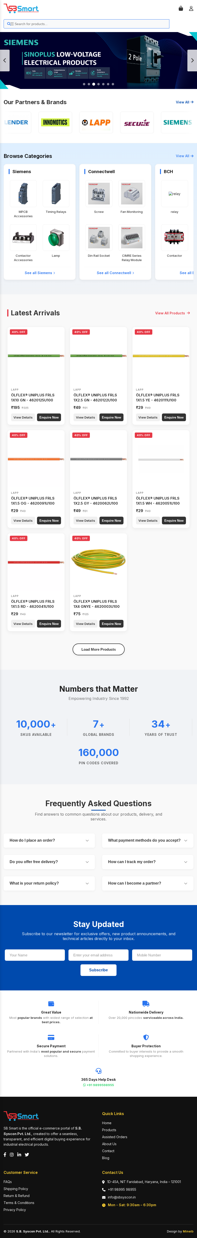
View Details (23, 417)
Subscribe (98, 970)
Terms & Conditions (19, 1203)
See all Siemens (38, 273)
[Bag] (181, 8)
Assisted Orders (114, 1137)
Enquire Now (49, 417)
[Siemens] (169, 122)
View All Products (170, 313)
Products (109, 1130)
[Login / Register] (191, 8)
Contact (108, 1151)
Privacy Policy (15, 1210)
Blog (105, 1158)
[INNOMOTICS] (47, 122)
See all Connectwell (114, 273)
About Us (109, 1144)
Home (106, 1123)
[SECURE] (128, 122)
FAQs (8, 1182)
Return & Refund (17, 1196)
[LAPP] (88, 122)
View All (182, 102)
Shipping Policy (16, 1189)
